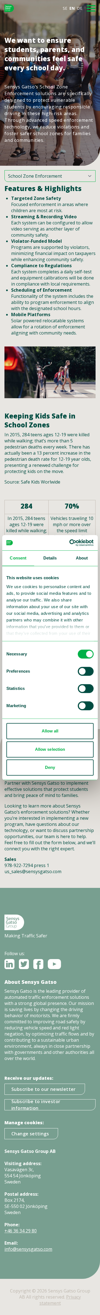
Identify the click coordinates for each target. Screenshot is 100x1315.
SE (65, 8)
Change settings (30, 1134)
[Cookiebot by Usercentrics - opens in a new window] (71, 542)
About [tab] (82, 558)
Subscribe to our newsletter (43, 1089)
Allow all (50, 731)
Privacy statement (60, 1300)
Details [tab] (50, 558)
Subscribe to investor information (35, 1104)
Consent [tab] (18, 558)
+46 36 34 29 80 (20, 1231)
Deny (50, 767)
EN (72, 8)
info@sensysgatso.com (28, 1249)
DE (79, 8)
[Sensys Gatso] (9, 8)
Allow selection (50, 749)
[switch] (86, 671)
